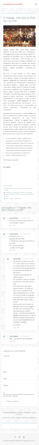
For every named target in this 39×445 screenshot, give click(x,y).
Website (5, 385)
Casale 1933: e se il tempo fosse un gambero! (19, 418)
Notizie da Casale (19, 188)
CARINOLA (9, 192)
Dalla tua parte (9, 188)
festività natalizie (25, 194)
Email (5, 378)
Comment (6, 356)
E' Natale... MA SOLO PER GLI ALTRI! (18, 193)
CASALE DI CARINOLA (19, 192)
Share (17, 198)
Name (5, 372)
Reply (10, 225)
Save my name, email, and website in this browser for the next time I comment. (18, 395)
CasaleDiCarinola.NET (13, 4)
